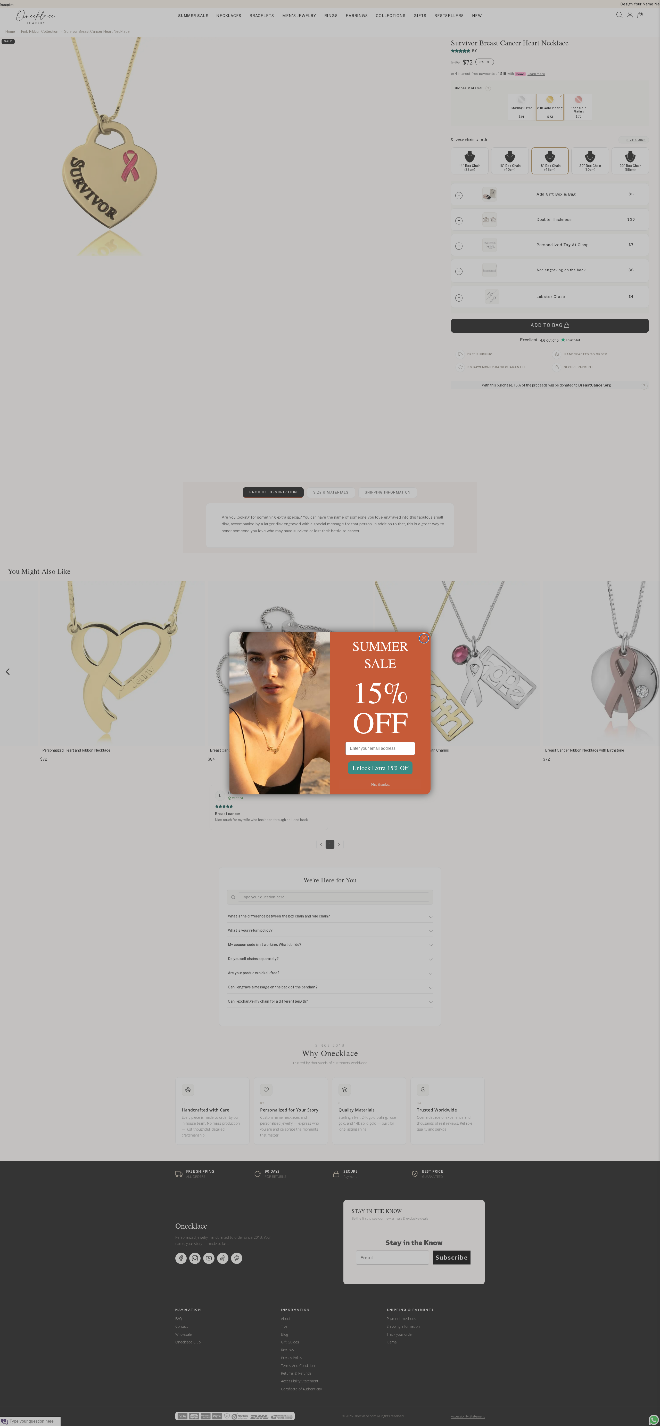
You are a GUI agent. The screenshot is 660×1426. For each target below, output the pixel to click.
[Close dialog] (423, 638)
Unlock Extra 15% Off (380, 768)
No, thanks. (380, 784)
